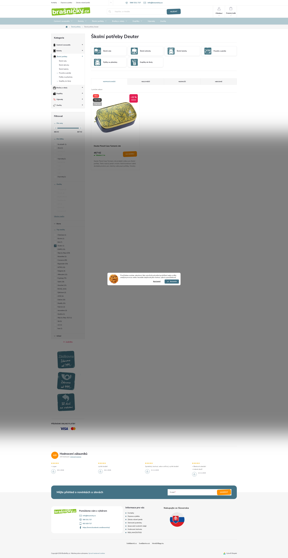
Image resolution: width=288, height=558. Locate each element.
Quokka (61, 314)
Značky (59, 105)
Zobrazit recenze (75, 457)
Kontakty (54, 3)
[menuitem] (63, 21)
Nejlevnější (146, 81)
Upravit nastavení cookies (96, 553)
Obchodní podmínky (135, 523)
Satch (61, 282)
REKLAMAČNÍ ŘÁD (135, 532)
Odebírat (224, 492)
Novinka (61, 152)
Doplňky (59, 93)
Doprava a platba (66, 3)
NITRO (61, 267)
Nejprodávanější (109, 81)
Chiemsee (62, 235)
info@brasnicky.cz (89, 516)
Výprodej (59, 99)
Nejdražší (182, 81)
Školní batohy (64, 69)
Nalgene (61, 271)
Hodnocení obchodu (135, 529)
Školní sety (63, 61)
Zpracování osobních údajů (137, 526)
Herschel (62, 285)
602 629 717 (87, 523)
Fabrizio (61, 307)
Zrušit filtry (69, 342)
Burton (61, 208)
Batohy (59, 51)
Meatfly (61, 303)
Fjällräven (62, 293)
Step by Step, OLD (64, 318)
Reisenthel (62, 257)
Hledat (173, 11)
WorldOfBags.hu (158, 543)
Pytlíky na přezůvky (65, 77)
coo (60, 325)
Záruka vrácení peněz (83, 3)
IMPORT (61, 162)
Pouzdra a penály (65, 73)
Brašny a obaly (61, 88)
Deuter (61, 246)
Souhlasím (172, 281)
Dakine (61, 300)
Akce (60, 148)
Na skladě (62, 144)
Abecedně (218, 81)
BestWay (61, 200)
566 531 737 (87, 520)
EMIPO (61, 249)
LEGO (60, 296)
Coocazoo (62, 211)
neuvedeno (62, 311)
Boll (60, 204)
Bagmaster (62, 197)
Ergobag (62, 278)
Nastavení (157, 281)
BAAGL (61, 193)
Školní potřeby (62, 57)
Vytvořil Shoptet (231, 553)
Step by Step (64, 253)
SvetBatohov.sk (144, 543)
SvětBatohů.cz (132, 543)
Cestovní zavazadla (63, 45)
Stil (59, 321)
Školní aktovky (64, 65)
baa (60, 328)
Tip (59, 155)
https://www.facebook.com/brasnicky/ (96, 527)
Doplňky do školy (65, 81)
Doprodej (61, 177)
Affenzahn (62, 190)
